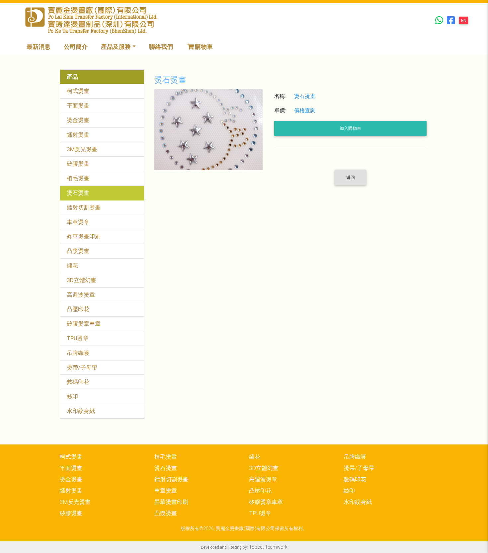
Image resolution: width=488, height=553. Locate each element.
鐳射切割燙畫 (84, 207)
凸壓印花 (78, 309)
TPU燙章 (78, 338)
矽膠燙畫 (78, 163)
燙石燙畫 (78, 193)
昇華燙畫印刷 (84, 236)
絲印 (72, 396)
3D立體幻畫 (81, 280)
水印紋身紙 (81, 411)
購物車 (204, 46)
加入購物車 (350, 128)
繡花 (72, 265)
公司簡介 (76, 46)
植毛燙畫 (78, 178)
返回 (350, 177)
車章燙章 (78, 222)
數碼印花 (78, 381)
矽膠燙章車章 (84, 323)
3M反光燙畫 (82, 149)
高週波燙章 (81, 294)
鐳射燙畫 (78, 134)
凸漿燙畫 (78, 251)
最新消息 (38, 46)
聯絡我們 (161, 46)
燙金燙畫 (78, 120)
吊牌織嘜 (78, 352)
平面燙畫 (78, 105)
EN (463, 20)
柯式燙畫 (78, 91)
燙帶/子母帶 (82, 367)
